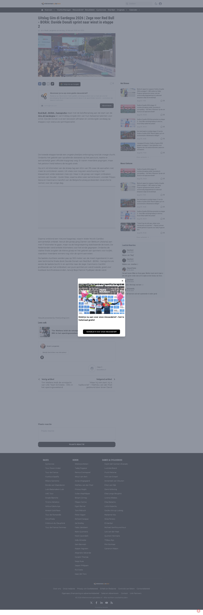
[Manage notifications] (198, 611)
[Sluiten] (122, 281)
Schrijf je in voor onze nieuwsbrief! (101, 332)
